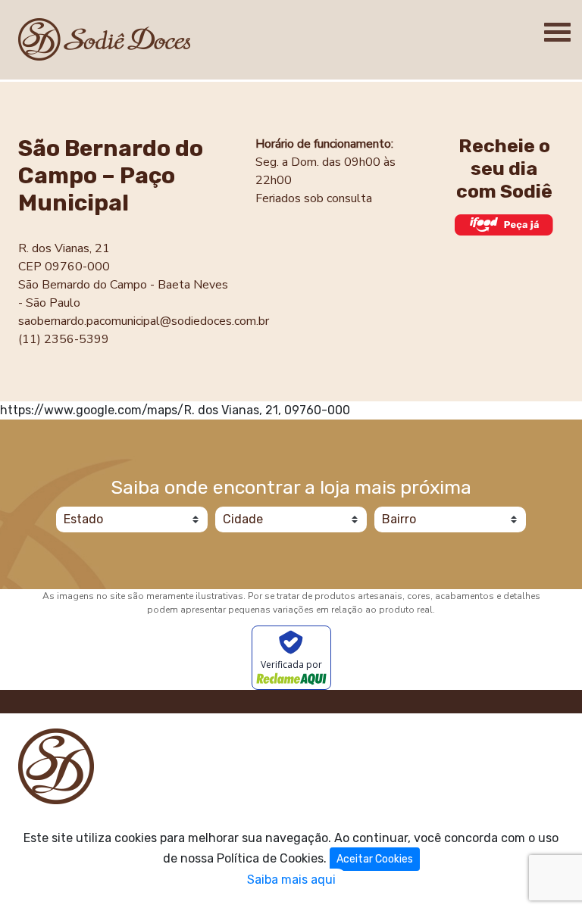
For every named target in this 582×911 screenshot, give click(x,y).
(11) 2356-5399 (63, 339)
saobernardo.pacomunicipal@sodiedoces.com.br (143, 321)
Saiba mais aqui (291, 879)
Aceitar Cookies (374, 859)
